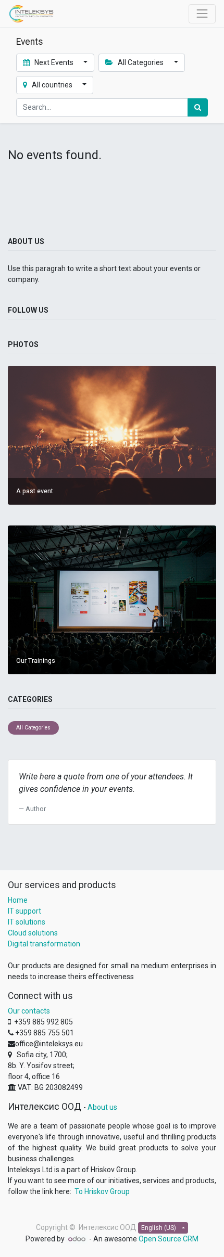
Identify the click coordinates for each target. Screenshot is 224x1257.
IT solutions (26, 922)
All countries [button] (52, 85)
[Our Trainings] (112, 599)
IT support (24, 911)
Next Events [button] (54, 62)
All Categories (33, 727)
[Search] (198, 107)
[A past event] (112, 435)
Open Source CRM (168, 1239)
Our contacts (29, 1011)
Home (18, 900)
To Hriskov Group (102, 1191)
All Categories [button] (140, 62)
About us (102, 1107)
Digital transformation (44, 944)
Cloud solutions (33, 933)
